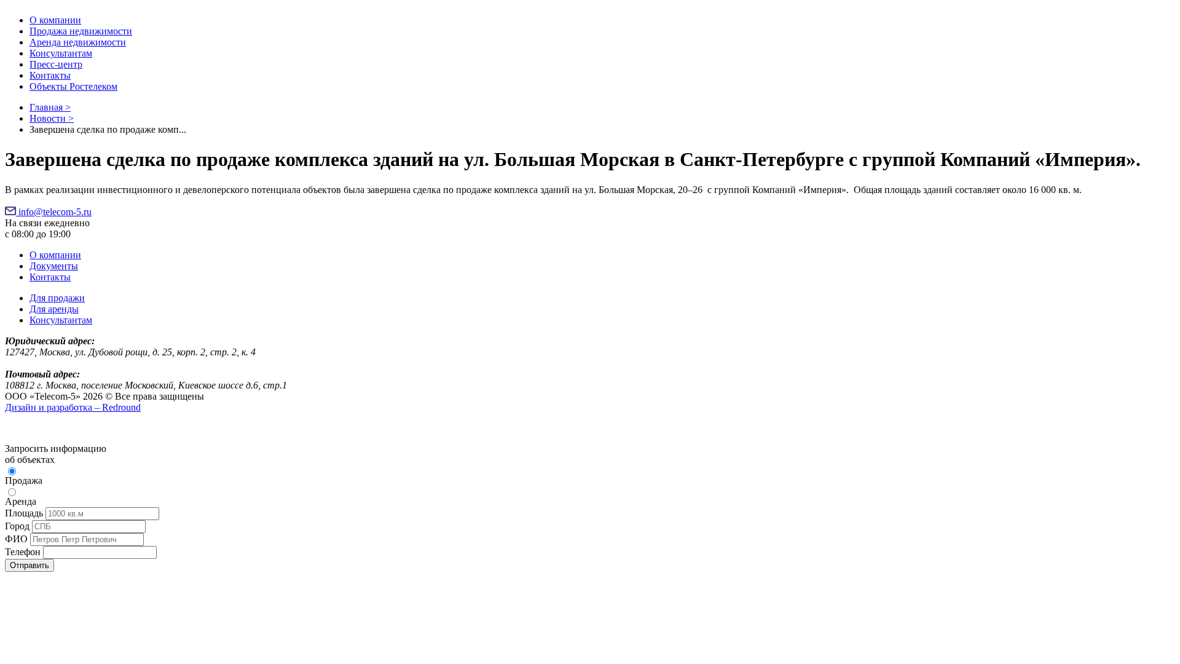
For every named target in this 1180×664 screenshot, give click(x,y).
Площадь (24, 513)
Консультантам (61, 53)
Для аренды (54, 309)
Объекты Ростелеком (73, 86)
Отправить (29, 565)
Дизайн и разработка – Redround (73, 407)
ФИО (16, 539)
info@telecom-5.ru (54, 212)
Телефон (23, 552)
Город (17, 526)
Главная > (50, 107)
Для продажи (57, 298)
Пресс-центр (56, 64)
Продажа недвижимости (81, 31)
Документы (54, 266)
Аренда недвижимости (78, 42)
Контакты (50, 75)
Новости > (52, 118)
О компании (55, 20)
